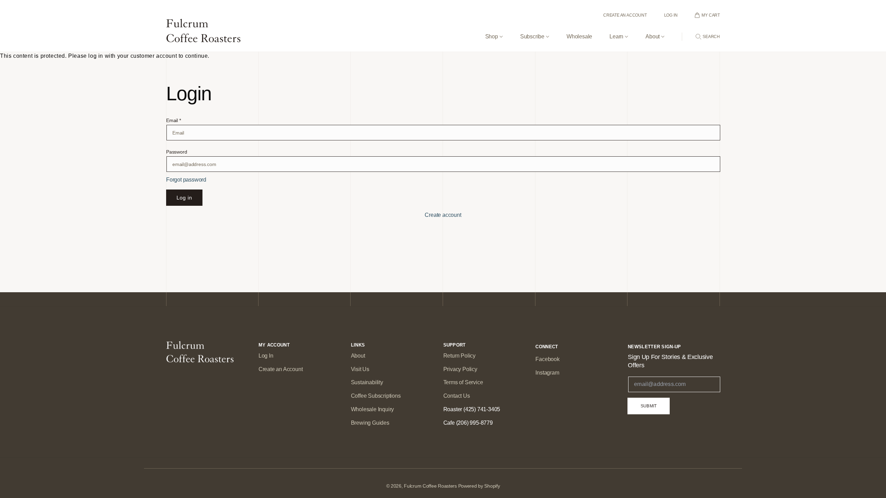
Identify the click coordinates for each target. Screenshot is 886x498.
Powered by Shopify (479, 486)
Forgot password (186, 180)
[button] (494, 31)
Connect (546, 346)
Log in (184, 198)
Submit (649, 406)
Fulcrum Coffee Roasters (430, 486)
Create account (443, 215)
